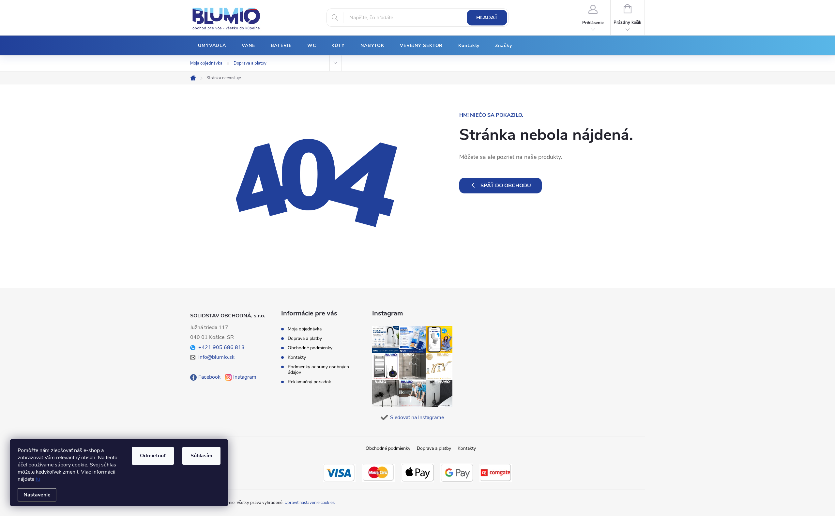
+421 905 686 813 (221, 347)
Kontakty (297, 357)
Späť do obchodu (505, 185)
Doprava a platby (250, 63)
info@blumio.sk (216, 357)
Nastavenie (37, 494)
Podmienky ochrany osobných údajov (318, 369)
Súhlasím (201, 455)
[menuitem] (212, 46)
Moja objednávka (206, 63)
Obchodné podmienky (310, 348)
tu (38, 479)
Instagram (244, 377)
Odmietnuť (153, 455)
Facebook (209, 377)
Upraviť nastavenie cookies (309, 503)
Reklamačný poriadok (309, 382)
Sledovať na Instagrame (417, 417)
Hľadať (487, 17)
